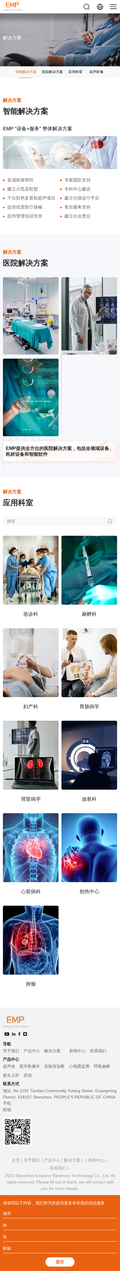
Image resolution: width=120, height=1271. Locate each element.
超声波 (9, 1066)
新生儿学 (11, 1075)
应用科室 (75, 72)
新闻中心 (77, 1051)
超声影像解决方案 (96, 74)
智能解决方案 (25, 72)
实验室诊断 (54, 1066)
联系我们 (98, 1051)
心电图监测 (79, 1066)
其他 (28, 1075)
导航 (7, 1044)
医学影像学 (30, 1066)
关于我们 (11, 1051)
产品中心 (32, 1051)
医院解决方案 (52, 72)
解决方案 (52, 1051)
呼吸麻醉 (102, 1066)
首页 (16, 1160)
